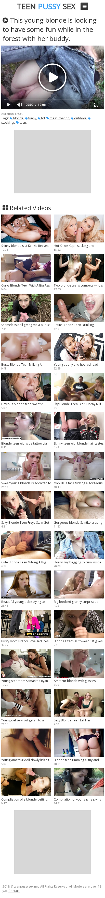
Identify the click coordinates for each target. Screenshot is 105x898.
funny (32, 118)
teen (22, 122)
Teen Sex (46, 6)
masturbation (59, 118)
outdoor (79, 118)
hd (42, 118)
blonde (17, 118)
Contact (14, 891)
